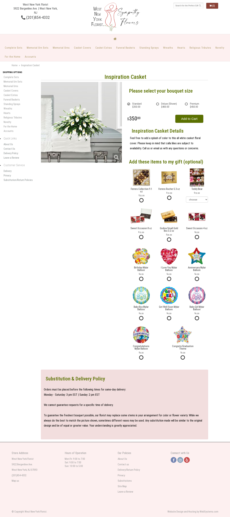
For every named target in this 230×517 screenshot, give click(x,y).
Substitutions (125, 480)
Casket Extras (103, 47)
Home (15, 65)
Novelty (219, 47)
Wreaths (168, 47)
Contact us (123, 464)
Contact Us (9, 148)
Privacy (7, 175)
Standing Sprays (149, 47)
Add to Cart (189, 119)
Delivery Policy (11, 153)
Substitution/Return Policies (18, 180)
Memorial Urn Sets (38, 47)
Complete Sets (13, 47)
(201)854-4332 (37, 17)
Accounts (30, 56)
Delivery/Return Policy (129, 469)
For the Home (12, 56)
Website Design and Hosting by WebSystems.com (192, 511)
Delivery (8, 171)
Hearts (181, 47)
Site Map (122, 486)
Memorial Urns (61, 47)
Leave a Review (11, 157)
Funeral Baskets (125, 47)
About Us (8, 144)
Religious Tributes (200, 47)
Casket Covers (82, 47)
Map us (15, 480)
